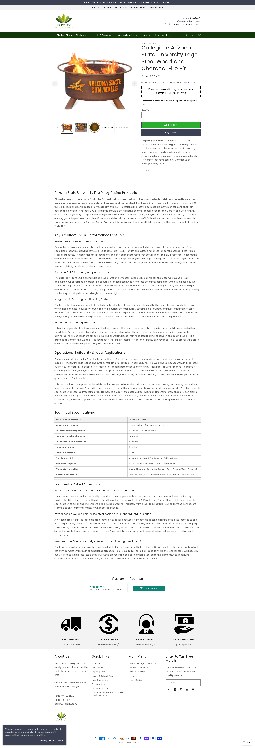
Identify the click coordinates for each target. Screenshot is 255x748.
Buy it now (171, 132)
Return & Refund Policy (103, 676)
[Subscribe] (197, 682)
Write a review (148, 588)
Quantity (145, 110)
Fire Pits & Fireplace (101, 35)
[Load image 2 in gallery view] (81, 127)
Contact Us (97, 667)
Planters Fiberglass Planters (70, 35)
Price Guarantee (100, 680)
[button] (187, 35)
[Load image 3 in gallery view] (94, 127)
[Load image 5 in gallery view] (122, 127)
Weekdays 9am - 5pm (189, 21)
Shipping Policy (99, 671)
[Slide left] (55, 84)
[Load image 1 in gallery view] (67, 127)
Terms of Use (98, 684)
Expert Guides (162, 35)
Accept (60, 740)
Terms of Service (100, 688)
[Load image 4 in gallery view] (108, 127)
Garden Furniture (126, 35)
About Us (96, 663)
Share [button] (147, 170)
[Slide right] (134, 84)
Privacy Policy (47, 740)
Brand (145, 35)
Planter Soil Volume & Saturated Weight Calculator (108, 694)
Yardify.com (131, 743)
